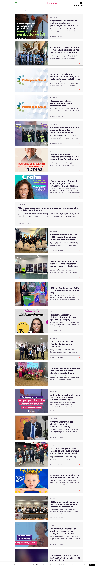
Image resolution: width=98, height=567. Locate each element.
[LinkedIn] (76, 5)
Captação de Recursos (29, 10)
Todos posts (18, 10)
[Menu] (81, 3)
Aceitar (91, 564)
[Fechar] (96, 565)
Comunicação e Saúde (43, 10)
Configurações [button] (75, 564)
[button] (81, 10)
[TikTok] (80, 5)
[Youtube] (82, 5)
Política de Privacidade (61, 564)
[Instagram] (74, 5)
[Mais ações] (80, 17)
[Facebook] (78, 5)
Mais (61, 10)
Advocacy (54, 10)
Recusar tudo (84, 564)
